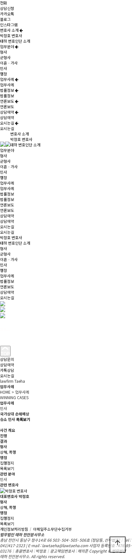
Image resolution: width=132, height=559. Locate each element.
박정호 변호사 (11, 35)
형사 (3, 52)
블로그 (5, 19)
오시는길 (7, 123)
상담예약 (7, 112)
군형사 (5, 57)
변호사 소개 (10, 30)
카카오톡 (7, 13)
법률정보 (7, 90)
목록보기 (7, 468)
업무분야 (7, 46)
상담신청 (7, 8)
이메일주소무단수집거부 (52, 529)
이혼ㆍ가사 (9, 63)
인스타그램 (9, 24)
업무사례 (7, 79)
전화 (3, 2)
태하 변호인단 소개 (15, 41)
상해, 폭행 (8, 452)
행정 (3, 73)
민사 (3, 68)
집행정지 (7, 463)
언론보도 (7, 101)
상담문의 (7, 359)
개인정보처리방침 (16, 529)
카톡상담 (7, 370)
